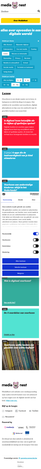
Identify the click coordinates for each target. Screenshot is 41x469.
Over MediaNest (20, 20)
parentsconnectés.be (29, 458)
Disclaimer (20, 462)
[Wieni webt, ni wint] (21, 466)
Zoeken (4, 11)
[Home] (13, 5)
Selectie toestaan (20, 267)
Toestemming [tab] (7, 200)
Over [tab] (33, 200)
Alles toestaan (20, 261)
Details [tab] (20, 200)
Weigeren (20, 273)
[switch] (36, 239)
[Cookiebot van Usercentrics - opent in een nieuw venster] (30, 194)
